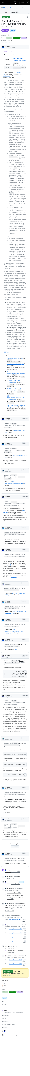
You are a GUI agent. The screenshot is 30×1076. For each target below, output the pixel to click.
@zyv (16, 408)
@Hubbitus (25, 68)
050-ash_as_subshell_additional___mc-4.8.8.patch (16, 397)
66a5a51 (24, 921)
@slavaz (21, 532)
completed (8, 871)
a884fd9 (24, 938)
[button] (25, 671)
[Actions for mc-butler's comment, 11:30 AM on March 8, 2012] (27, 418)
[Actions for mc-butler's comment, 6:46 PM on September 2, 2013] (27, 819)
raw (22, 358)
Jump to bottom (5, 42)
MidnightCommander (10, 8)
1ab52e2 (24, 934)
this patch (13, 576)
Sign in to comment (13, 975)
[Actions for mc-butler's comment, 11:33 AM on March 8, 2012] (27, 470)
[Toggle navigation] (2, 2)
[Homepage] (15, 2)
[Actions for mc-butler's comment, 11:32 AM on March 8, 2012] (27, 443)
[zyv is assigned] (8, 35)
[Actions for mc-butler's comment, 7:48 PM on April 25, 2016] (27, 853)
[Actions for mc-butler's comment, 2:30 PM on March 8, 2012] (27, 496)
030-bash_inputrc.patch (13, 358)
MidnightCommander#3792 (15, 919)
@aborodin (21, 644)
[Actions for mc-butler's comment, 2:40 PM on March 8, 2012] (27, 527)
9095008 (24, 942)
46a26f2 (24, 965)
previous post (6, 76)
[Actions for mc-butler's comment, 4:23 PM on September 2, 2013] (27, 655)
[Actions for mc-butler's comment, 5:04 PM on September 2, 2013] (27, 695)
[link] (8, 870)
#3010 (15, 649)
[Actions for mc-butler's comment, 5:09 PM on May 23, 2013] (27, 639)
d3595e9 (24, 930)
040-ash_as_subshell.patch (14, 363)
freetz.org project (7, 565)
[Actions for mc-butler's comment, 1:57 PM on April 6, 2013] (27, 549)
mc (21, 8)
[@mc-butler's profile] (3, 46)
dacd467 (24, 961)
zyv (19, 876)
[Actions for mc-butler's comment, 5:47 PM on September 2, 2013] (27, 738)
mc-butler (7, 46)
